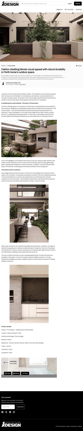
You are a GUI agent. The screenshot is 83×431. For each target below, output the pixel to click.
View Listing (13, 363)
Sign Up (78, 3)
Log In (70, 3)
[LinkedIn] (10, 412)
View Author (22, 84)
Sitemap (80, 426)
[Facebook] (2, 412)
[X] (6, 412)
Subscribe (70, 9)
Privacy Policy (74, 426)
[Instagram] (14, 412)
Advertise (79, 9)
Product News (11, 65)
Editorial (3, 65)
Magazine (59, 9)
